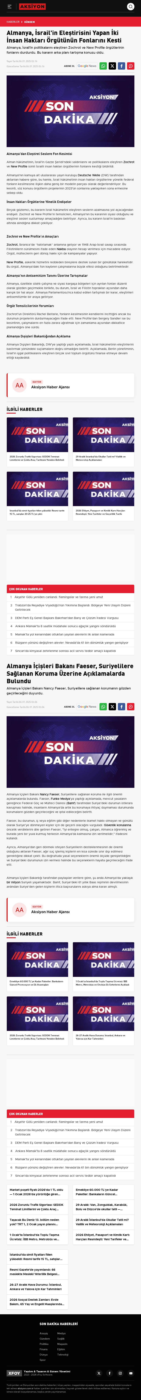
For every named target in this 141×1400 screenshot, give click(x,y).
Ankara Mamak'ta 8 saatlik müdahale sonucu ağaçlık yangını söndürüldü (65, 626)
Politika (44, 1344)
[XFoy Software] (14, 1373)
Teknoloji (62, 1354)
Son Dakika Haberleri (59, 1323)
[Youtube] (130, 1373)
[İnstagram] (120, 1373)
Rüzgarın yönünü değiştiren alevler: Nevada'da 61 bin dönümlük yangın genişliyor (71, 643)
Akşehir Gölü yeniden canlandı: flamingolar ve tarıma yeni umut (59, 597)
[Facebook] (109, 1373)
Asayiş (44, 1333)
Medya (61, 1333)
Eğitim (61, 1349)
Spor (43, 1360)
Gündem (45, 1338)
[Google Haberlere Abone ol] (87, 66)
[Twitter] (98, 1373)
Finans (44, 1349)
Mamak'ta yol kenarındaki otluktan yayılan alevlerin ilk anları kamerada (64, 634)
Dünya (44, 1354)
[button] (9, 7)
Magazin (62, 1344)
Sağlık (61, 1338)
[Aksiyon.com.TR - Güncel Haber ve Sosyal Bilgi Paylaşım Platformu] (32, 6)
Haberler (13, 21)
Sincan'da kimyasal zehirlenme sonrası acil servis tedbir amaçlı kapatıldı (65, 651)
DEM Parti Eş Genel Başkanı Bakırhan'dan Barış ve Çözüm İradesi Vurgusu (66, 618)
